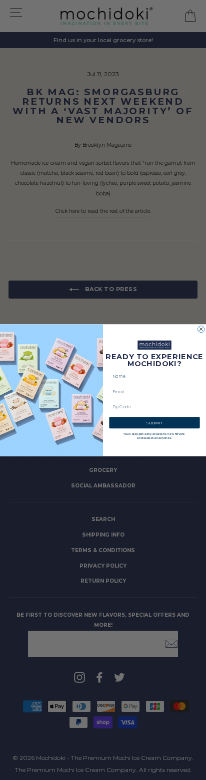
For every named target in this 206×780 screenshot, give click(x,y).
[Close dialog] (201, 329)
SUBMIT (154, 422)
